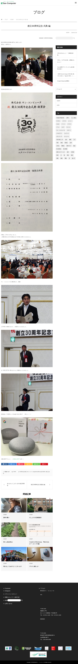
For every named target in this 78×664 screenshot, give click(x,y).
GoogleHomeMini (36, 471)
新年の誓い (6, 517)
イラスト (69, 124)
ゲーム (58, 127)
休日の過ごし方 (60, 139)
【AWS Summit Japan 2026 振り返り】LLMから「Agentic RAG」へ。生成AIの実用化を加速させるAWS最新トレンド (66, 75)
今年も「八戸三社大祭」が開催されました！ (65, 61)
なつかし (58, 120)
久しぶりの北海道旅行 (35, 517)
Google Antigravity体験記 (63, 81)
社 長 (58, 105)
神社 (68, 155)
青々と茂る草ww (8, 542)
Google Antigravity (60, 117)
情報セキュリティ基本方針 (12, 597)
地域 (61, 142)
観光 (72, 155)
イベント (63, 124)
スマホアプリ (59, 133)
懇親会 (63, 145)
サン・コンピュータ (61, 130)
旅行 (68, 152)
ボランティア (59, 136)
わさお (58, 124)
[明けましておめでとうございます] (14, 555)
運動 (66, 158)
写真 (57, 142)
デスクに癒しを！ (34, 566)
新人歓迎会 (59, 148)
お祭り (67, 117)
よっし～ (70, 120)
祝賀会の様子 (16, 459)
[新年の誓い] (14, 506)
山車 (71, 142)
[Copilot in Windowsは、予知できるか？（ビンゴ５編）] (40, 530)
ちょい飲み (73, 117)
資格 (57, 158)
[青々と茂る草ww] (14, 530)
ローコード (66, 136)
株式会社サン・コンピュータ (38, 662)
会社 (66, 139)
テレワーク (66, 133)
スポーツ (69, 130)
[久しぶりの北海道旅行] (40, 506)
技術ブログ (69, 145)
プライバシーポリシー (11, 594)
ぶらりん (64, 120)
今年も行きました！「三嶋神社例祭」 (65, 54)
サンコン (68, 127)
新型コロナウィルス (61, 152)
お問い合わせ (8, 603)
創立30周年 (42, 471)
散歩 (74, 145)
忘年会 (58, 145)
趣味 (61, 158)
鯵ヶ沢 (73, 158)
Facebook (7, 588)
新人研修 (65, 148)
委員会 (66, 142)
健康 (70, 139)
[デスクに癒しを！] (40, 555)
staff (8, 471)
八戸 (74, 139)
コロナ (63, 127)
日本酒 (72, 152)
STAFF (67, 32)
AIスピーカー (29, 471)
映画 (57, 155)
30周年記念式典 (23, 471)
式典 (46, 471)
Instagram (7, 590)
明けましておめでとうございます (12, 566)
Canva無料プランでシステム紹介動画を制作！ (65, 68)
